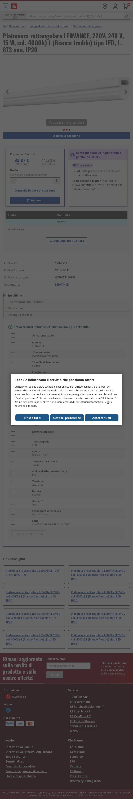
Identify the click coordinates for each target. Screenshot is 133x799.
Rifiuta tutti (32, 418)
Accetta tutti (101, 418)
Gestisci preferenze (67, 418)
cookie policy (30, 405)
